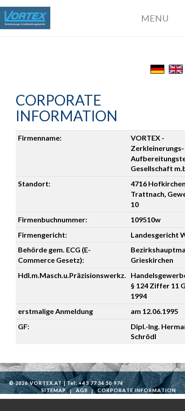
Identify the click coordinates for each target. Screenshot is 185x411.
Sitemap (53, 390)
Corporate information (136, 390)
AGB (82, 390)
